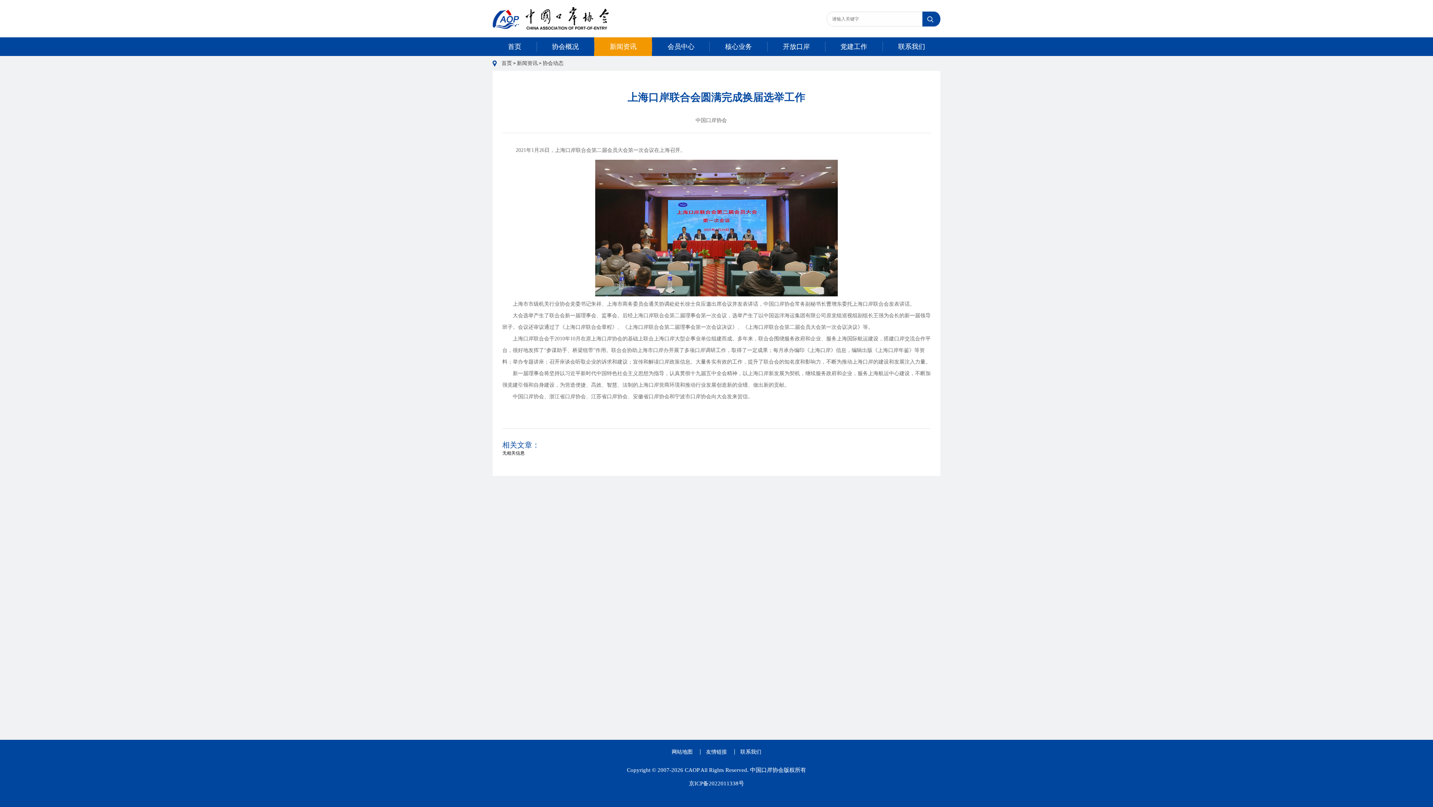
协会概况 (565, 46)
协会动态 (553, 63)
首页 (514, 46)
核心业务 (738, 46)
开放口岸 (796, 46)
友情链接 (716, 752)
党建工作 (853, 46)
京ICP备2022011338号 (716, 783)
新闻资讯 (623, 46)
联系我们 (911, 46)
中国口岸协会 (711, 120)
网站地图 (682, 752)
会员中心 (681, 46)
